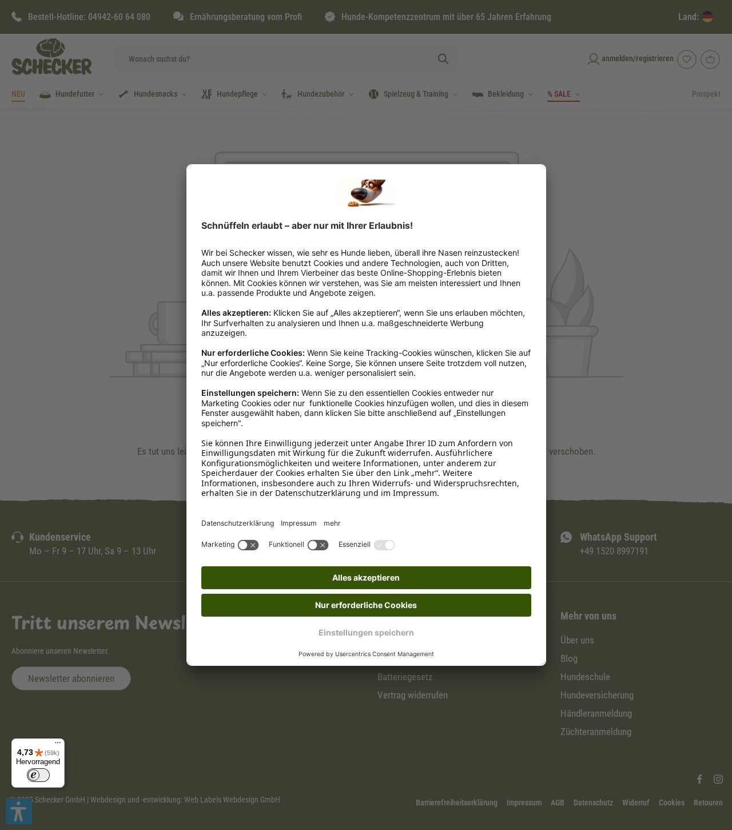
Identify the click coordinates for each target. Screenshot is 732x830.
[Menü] (58, 745)
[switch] (38, 775)
